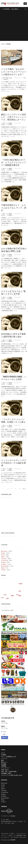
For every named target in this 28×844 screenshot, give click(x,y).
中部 (17, 595)
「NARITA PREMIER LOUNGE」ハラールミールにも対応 (13, 378)
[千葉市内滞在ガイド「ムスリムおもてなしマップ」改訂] (11, 193)
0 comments (5, 79)
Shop (24, 77)
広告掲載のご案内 (6, 773)
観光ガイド (4, 762)
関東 (20, 595)
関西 (12, 595)
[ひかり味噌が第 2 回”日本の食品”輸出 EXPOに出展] (11, 237)
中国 (5, 595)
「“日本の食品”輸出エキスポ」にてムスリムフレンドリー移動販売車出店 (13, 162)
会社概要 (3, 764)
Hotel (3, 557)
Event (3, 553)
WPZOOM (12, 840)
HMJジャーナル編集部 (7, 123)
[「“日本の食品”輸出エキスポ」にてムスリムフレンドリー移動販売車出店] (11, 148)
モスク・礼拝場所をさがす (8, 756)
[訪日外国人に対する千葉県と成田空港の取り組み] (11, 322)
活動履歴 (3, 766)
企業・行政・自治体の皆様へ (9, 771)
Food (2, 555)
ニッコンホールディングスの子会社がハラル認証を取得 (13, 463)
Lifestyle (4, 560)
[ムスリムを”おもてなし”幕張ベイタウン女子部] (11, 279)
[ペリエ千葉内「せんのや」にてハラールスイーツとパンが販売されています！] (11, 57)
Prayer (3, 562)
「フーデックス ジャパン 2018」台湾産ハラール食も (13, 420)
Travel (3, 570)
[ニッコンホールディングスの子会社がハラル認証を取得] (11, 448)
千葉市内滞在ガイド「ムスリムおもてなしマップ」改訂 (13, 207)
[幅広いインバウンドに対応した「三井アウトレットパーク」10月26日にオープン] (11, 103)
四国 (7, 598)
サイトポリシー (5, 768)
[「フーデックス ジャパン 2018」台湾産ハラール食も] (11, 408)
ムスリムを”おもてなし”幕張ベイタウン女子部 (13, 292)
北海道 (20, 583)
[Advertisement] (14, 25)
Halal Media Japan (7, 77)
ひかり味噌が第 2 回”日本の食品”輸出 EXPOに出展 (13, 250)
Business (4, 551)
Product (4, 564)
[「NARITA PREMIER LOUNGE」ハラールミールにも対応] (11, 365)
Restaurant (5, 566)
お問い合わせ (5, 769)
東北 (20, 591)
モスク (3, 753)
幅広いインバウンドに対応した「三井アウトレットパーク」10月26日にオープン (13, 117)
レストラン (4, 758)
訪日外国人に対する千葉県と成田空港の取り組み (13, 335)
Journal (3, 124)
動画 (2, 760)
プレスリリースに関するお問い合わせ (11, 775)
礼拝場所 (3, 755)
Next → (25, 488)
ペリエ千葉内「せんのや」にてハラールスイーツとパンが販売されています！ (13, 71)
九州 (2, 597)
